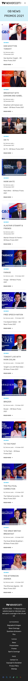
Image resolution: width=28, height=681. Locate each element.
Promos (14, 648)
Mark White (9, 181)
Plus (14, 634)
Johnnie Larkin (9, 52)
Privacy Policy (14, 666)
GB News (6, 42)
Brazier (7, 402)
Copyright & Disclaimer (14, 663)
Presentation (14, 645)
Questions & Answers (14, 631)
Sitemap (14, 669)
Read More (8, 64)
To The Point (10, 444)
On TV (6, 140)
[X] (6, 677)
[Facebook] (3, 677)
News (14, 642)
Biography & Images (14, 625)
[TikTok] (13, 677)
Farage (7, 272)
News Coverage (14, 628)
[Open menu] (25, 3)
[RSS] (20, 677)
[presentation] (14, 32)
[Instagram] (10, 677)
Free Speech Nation (13, 315)
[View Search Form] (21, 3)
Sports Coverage (14, 652)
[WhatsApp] (17, 677)
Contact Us (14, 660)
